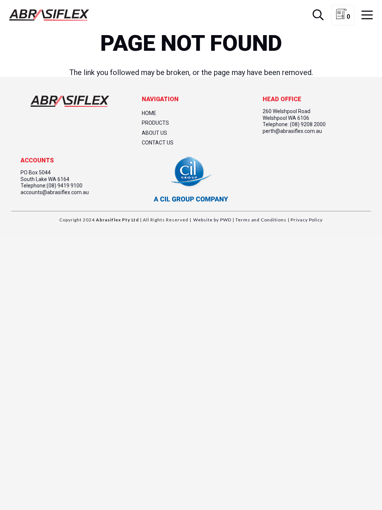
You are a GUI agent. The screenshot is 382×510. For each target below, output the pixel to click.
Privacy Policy (306, 220)
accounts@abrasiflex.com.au (55, 192)
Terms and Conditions (260, 220)
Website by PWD (212, 220)
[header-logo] (49, 15)
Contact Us (157, 143)
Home (149, 113)
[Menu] (367, 15)
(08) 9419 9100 (64, 186)
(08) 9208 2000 (308, 124)
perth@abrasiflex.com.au (292, 131)
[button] (318, 14)
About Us (154, 133)
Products (155, 123)
